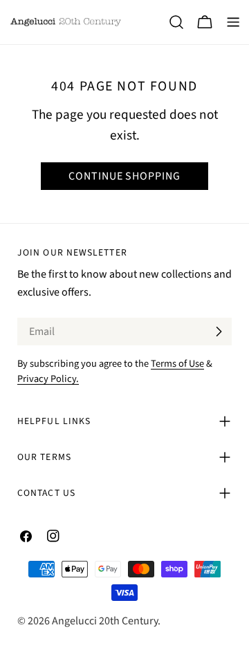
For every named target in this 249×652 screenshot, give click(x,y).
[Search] (176, 22)
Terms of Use (177, 363)
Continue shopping (124, 176)
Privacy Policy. (48, 379)
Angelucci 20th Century (105, 621)
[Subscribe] (218, 331)
